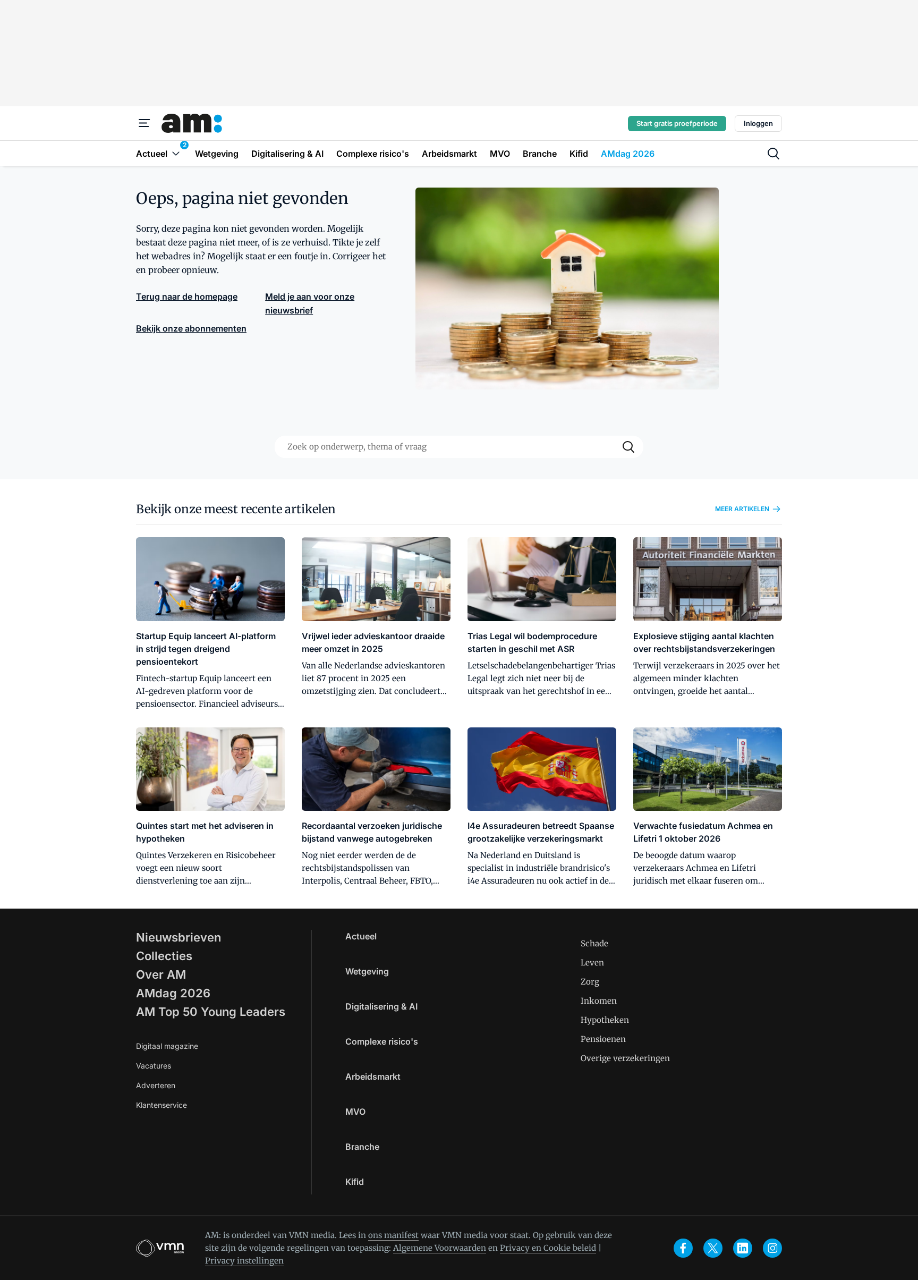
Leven (592, 962)
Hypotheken (605, 1020)
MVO (355, 1111)
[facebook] (683, 1248)
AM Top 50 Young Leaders (210, 1012)
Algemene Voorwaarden (439, 1248)
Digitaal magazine (167, 1045)
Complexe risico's (381, 1041)
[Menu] (144, 123)
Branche (362, 1146)
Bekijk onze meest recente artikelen (236, 509)
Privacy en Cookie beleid (548, 1248)
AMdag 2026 (173, 993)
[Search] (628, 447)
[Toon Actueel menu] (175, 153)
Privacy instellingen (244, 1261)
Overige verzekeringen (625, 1058)
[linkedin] (742, 1248)
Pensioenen (603, 1039)
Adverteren (155, 1085)
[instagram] (772, 1248)
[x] (712, 1248)
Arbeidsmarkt (373, 1076)
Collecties (164, 956)
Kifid (354, 1181)
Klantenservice (161, 1104)
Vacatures (153, 1065)
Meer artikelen (742, 509)
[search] (773, 153)
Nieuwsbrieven (178, 937)
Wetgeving (367, 971)
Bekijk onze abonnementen (191, 328)
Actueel (361, 936)
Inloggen (758, 123)
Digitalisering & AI (381, 1006)
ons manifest (393, 1235)
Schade (594, 943)
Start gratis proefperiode (677, 123)
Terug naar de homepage (186, 296)
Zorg (590, 982)
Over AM (161, 974)
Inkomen (599, 1001)
